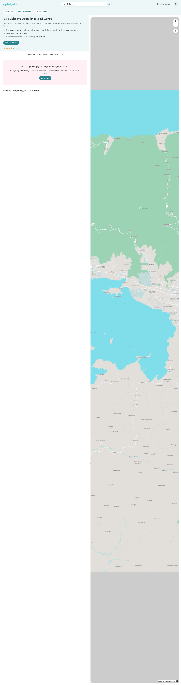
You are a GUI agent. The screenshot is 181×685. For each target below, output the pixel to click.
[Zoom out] (175, 25)
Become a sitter (164, 4)
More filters (42, 12)
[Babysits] (10, 4)
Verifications (25, 12)
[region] (134, 350)
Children (11, 12)
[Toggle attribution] (177, 681)
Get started (45, 78)
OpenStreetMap (170, 681)
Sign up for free (11, 43)
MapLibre (161, 681)
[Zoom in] (175, 21)
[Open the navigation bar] (176, 4)
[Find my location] (175, 31)
